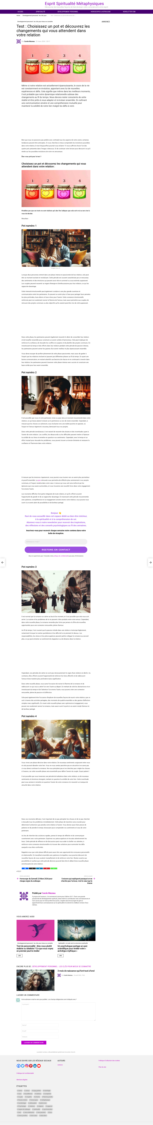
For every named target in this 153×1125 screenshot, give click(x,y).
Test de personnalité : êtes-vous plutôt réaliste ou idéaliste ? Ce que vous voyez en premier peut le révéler (35, 948)
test (19, 871)
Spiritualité (40, 12)
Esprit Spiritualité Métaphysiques (74, 3)
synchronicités (48, 1109)
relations (32, 1106)
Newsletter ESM (129, 12)
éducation (44, 1115)
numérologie (22, 1103)
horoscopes (34, 1100)
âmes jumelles (23, 1115)
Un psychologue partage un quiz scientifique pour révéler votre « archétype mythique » (72, 948)
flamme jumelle (47, 1097)
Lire (19, 955)
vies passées (41, 1112)
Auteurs (60, 1065)
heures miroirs (23, 1100)
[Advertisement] (56, 123)
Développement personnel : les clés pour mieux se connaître (35, 943)
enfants (37, 1097)
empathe (29, 1097)
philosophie (33, 1103)
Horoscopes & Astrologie (101, 12)
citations (38, 1093)
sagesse (49, 1106)
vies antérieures (29, 1112)
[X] (32, 868)
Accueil (20, 12)
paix (39, 480)
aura (20, 1093)
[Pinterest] (46, 868)
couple (21, 1097)
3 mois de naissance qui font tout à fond (76, 971)
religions (40, 1106)
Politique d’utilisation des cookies (109, 1060)
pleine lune (43, 1103)
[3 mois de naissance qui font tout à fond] (35, 980)
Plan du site (102, 1067)
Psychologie (22, 1106)
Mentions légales (22, 1079)
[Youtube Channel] (39, 1066)
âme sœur (34, 1115)
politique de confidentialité (61, 556)
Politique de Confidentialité (25, 1073)
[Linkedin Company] (35, 1066)
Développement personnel (68, 12)
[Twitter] (22, 1066)
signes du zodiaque (24, 1109)
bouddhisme (28, 1093)
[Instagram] (27, 1066)
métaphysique (45, 1100)
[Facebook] (25, 868)
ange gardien (37, 1090)
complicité (48, 1093)
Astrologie (47, 1090)
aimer (20, 1090)
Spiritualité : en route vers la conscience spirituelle (73, 943)
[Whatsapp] (53, 868)
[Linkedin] (39, 868)
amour (27, 1090)
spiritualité (37, 1109)
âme (50, 1112)
